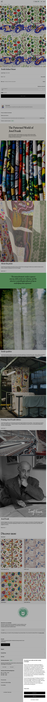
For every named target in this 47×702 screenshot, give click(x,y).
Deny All (34, 696)
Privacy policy (26, 688)
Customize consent (35, 699)
